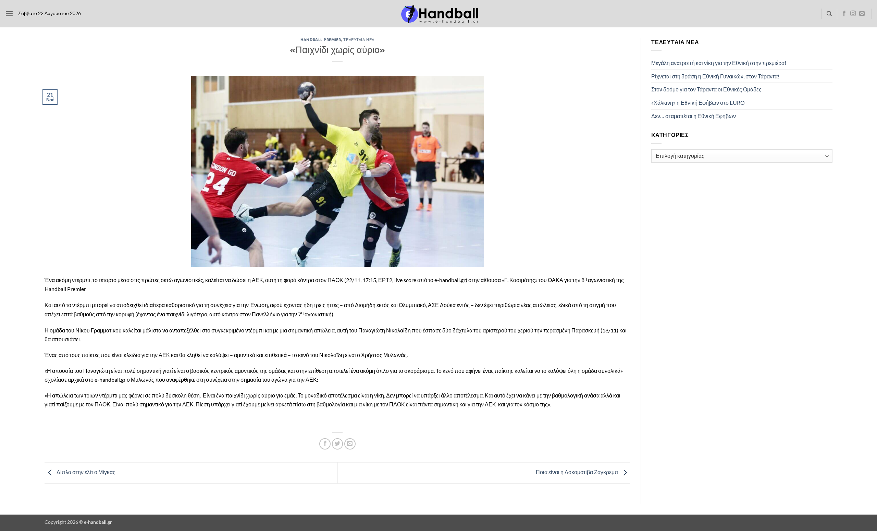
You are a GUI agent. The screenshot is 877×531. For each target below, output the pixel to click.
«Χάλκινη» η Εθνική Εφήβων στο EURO (698, 102)
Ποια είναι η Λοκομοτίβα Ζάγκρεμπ (577, 472)
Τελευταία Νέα (358, 39)
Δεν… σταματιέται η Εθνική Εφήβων (693, 116)
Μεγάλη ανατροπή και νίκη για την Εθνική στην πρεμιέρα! (718, 63)
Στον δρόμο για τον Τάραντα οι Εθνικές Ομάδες (706, 89)
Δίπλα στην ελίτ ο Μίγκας (85, 472)
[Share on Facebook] (325, 444)
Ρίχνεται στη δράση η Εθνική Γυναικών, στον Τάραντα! (715, 76)
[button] (9, 13)
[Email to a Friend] (350, 444)
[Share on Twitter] (337, 444)
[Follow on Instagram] (853, 14)
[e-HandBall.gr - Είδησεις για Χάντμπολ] (438, 13)
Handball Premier (320, 39)
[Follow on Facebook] (844, 14)
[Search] (829, 13)
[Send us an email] (862, 14)
